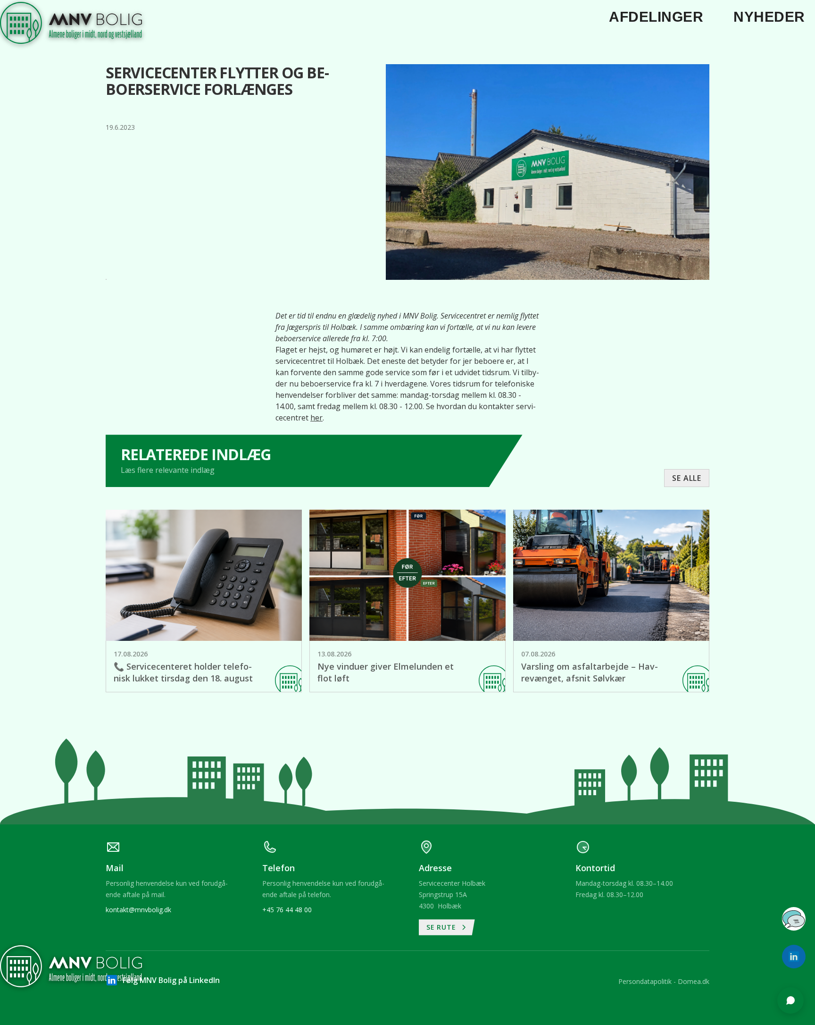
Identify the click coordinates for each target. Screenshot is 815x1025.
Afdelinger (656, 17)
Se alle (686, 478)
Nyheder (769, 17)
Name (666, 785)
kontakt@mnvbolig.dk (138, 909)
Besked (668, 858)
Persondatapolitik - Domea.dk (663, 981)
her (316, 417)
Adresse (670, 821)
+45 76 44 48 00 (287, 909)
